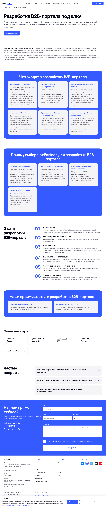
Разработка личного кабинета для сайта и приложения (38, 340)
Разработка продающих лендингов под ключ (89, 340)
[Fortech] (7, 3)
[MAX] (87, 463)
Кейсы (48, 3)
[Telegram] (91, 463)
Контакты (56, 3)
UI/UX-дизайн (38, 478)
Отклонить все (85, 502)
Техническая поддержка (41, 481)
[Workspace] (96, 463)
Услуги (10, 7)
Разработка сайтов (13, 351)
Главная (6, 7)
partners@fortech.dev (12, 423)
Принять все (72, 502)
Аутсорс (37, 466)
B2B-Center (46, 495)
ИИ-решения (38, 475)
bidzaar (37, 495)
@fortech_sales (18, 429)
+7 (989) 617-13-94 (10, 426)
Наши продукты (39, 3)
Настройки (97, 502)
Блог (68, 3)
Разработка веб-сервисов (61, 340)
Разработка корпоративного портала (12, 340)
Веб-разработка (39, 469)
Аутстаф (37, 463)
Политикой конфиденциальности (83, 441)
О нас (63, 3)
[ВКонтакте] (82, 463)
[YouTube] (100, 463)
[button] (74, 418)
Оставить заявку (11, 33)
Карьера (75, 3)
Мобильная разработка (41, 472)
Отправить (72, 448)
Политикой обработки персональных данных (15, 505)
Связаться (98, 3)
